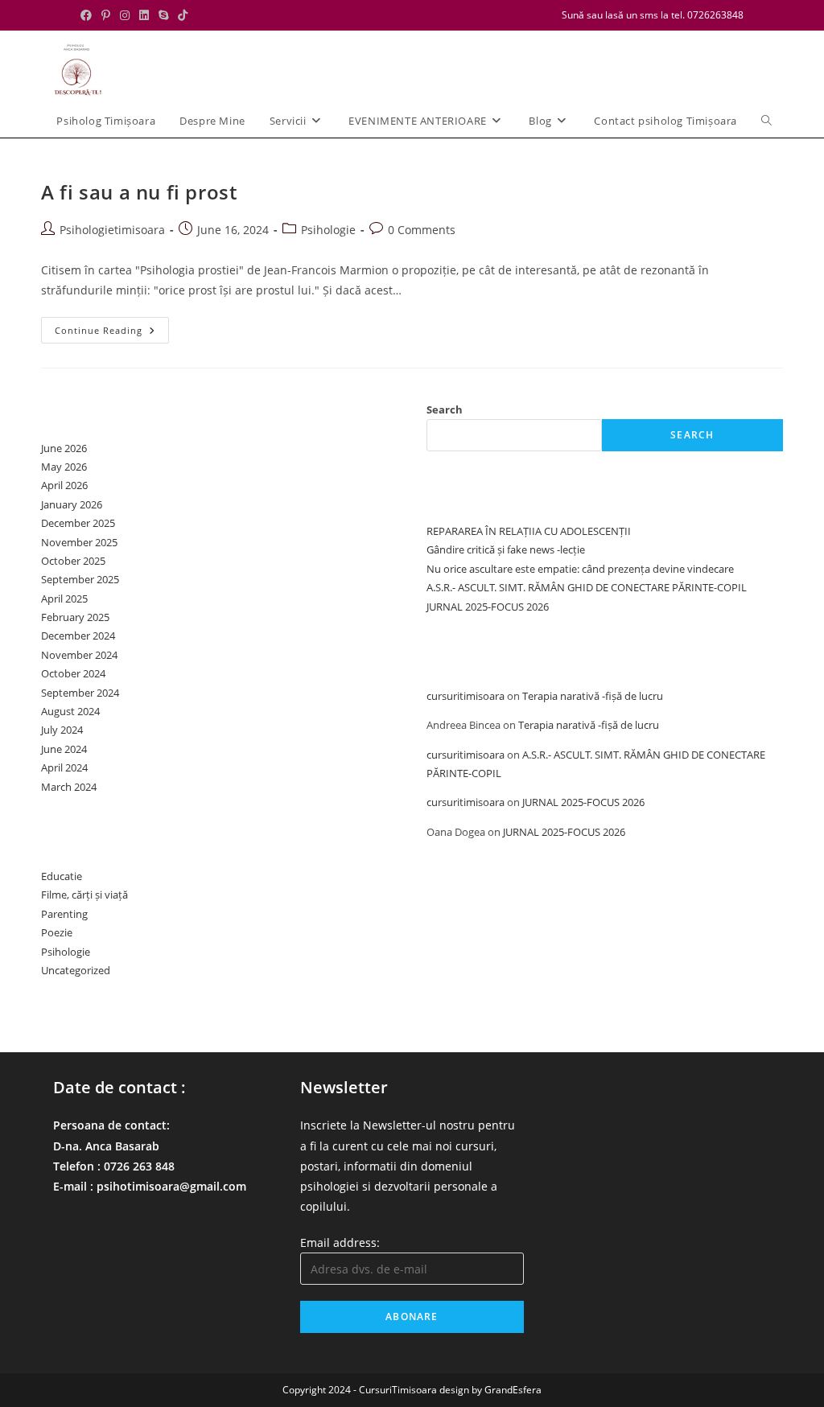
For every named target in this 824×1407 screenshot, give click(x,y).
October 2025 (73, 560)
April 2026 (64, 485)
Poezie (56, 932)
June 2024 (64, 749)
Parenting (64, 914)
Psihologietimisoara (112, 229)
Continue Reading (112, 333)
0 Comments (421, 229)
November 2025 (79, 542)
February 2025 (75, 617)
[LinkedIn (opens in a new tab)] (144, 15)
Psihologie (328, 229)
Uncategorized (75, 970)
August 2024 (70, 711)
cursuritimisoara (465, 696)
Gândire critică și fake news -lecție (505, 549)
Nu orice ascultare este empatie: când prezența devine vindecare (580, 569)
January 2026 (71, 504)
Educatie (61, 876)
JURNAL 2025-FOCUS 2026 (487, 606)
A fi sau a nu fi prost (139, 192)
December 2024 (78, 635)
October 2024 (73, 673)
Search (444, 409)
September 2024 (80, 692)
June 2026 (64, 448)
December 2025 (78, 523)
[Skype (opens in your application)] (163, 15)
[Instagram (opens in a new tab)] (124, 15)
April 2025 (64, 598)
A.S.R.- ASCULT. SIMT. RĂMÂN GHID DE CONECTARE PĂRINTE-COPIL (586, 587)
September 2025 (80, 579)
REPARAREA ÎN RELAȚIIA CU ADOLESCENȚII (528, 531)
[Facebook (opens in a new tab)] (88, 15)
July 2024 (62, 729)
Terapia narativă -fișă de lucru (592, 696)
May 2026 (64, 466)
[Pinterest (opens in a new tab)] (106, 15)
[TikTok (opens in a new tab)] (182, 15)
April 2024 (64, 767)
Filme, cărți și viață (84, 894)
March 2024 (69, 787)
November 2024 (79, 655)
